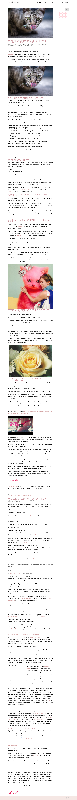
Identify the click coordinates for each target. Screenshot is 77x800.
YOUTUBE (61, 2)
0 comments (30, 45)
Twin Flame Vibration (13, 629)
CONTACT (67, 2)
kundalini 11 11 (25, 683)
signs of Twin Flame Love (38, 558)
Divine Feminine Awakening (33, 44)
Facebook (34, 731)
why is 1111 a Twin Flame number (29, 515)
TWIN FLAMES (47, 2)
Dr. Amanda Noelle (13, 486)
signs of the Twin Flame (40, 719)
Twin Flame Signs (40, 500)
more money (20, 226)
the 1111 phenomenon (16, 573)
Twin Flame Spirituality (20, 45)
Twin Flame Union (12, 616)
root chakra (36, 755)
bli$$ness (10, 191)
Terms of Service (44, 798)
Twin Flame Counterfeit (40, 713)
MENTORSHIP (55, 2)
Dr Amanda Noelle (14, 44)
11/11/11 (46, 545)
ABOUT (40, 2)
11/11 (49, 700)
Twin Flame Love (22, 542)
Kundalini (19, 235)
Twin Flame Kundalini (35, 637)
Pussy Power (11, 54)
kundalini (29, 676)
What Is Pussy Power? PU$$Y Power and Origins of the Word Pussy (27, 42)
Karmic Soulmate (26, 598)
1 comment (17, 501)
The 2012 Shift (38, 535)
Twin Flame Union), (26, 189)
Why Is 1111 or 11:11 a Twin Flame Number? (27, 499)
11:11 (13, 515)
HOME (36, 2)
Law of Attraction (45, 44)
